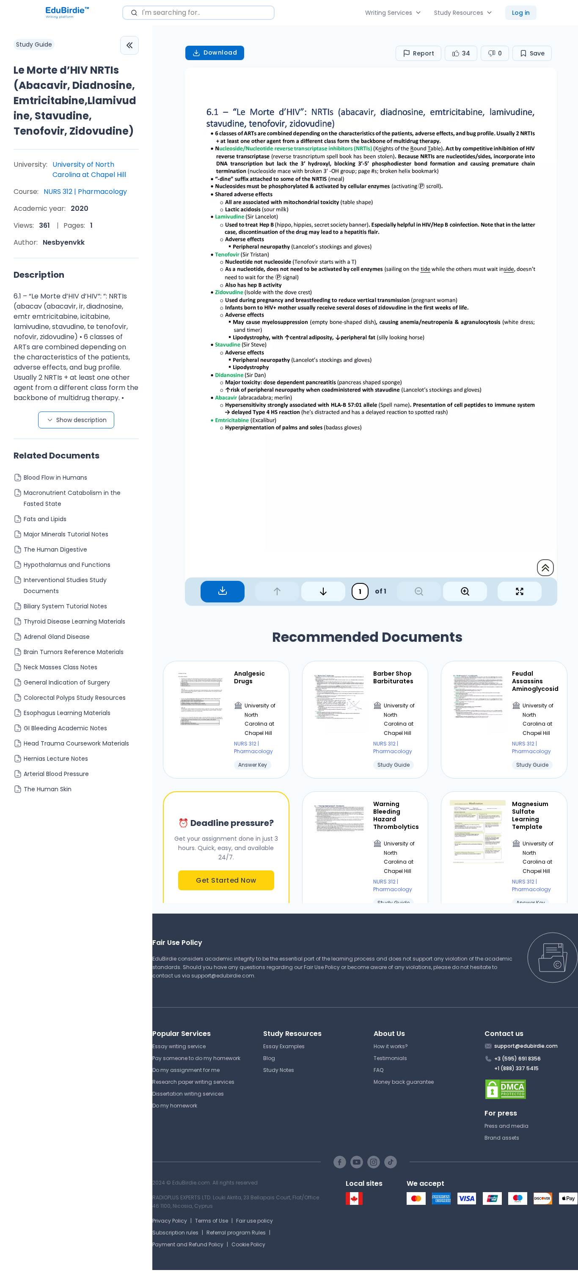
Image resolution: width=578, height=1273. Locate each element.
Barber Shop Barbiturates (393, 677)
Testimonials (390, 1058)
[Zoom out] (419, 591)
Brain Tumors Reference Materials (74, 652)
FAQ (378, 1070)
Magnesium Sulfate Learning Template (530, 815)
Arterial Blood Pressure (56, 774)
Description (39, 275)
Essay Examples (284, 1046)
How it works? (391, 1046)
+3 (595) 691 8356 (517, 1058)
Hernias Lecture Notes (56, 758)
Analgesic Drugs (249, 677)
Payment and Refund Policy (187, 1244)
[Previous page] (277, 591)
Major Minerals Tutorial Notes (66, 534)
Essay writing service (179, 1046)
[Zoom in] (465, 591)
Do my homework (174, 1105)
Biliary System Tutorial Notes (65, 606)
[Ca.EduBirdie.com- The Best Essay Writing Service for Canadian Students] (354, 1203)
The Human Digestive (55, 549)
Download (220, 52)
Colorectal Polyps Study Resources (75, 697)
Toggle (129, 45)
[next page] (323, 591)
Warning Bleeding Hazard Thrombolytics (396, 815)
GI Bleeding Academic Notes (65, 728)
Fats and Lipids (45, 519)
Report (423, 53)
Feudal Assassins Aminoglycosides (535, 681)
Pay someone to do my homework (196, 1058)
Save (537, 53)
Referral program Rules (236, 1232)
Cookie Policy (248, 1244)
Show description (81, 420)
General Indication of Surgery (67, 682)
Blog (269, 1058)
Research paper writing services (193, 1081)
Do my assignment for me (186, 1070)
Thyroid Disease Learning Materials (74, 621)
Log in (521, 12)
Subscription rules (175, 1232)
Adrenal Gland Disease (57, 636)
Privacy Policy (169, 1220)
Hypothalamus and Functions (67, 565)
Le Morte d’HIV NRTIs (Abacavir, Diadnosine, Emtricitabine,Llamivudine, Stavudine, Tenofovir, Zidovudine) (75, 100)
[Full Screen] (520, 591)
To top (545, 567)
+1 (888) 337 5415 (516, 1068)
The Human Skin (48, 789)
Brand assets (501, 1137)
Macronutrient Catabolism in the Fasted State (72, 498)
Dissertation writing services (188, 1093)
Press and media (506, 1125)
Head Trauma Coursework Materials (76, 743)
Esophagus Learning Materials (67, 713)
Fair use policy (254, 1220)
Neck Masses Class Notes (60, 667)
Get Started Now (226, 880)
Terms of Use (211, 1220)
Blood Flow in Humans (55, 477)
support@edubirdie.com (222, 975)
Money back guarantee (404, 1081)
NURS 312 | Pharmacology (85, 191)
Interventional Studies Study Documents (65, 585)
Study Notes (278, 1070)
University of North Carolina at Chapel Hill (89, 169)
